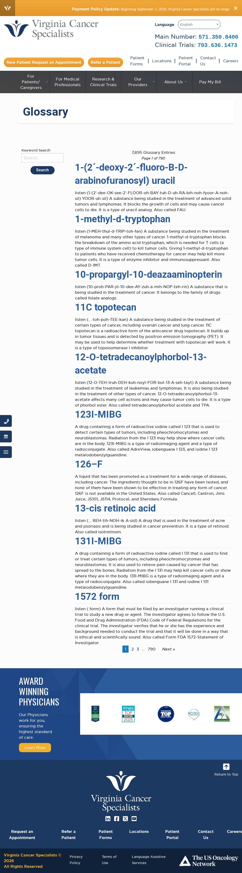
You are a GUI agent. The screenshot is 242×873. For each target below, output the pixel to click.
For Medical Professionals (68, 81)
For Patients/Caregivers (31, 82)
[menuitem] (32, 82)
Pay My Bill (210, 81)
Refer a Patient (105, 62)
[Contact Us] (6, 421)
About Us (173, 81)
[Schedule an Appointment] (6, 436)
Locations (162, 60)
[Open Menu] (6, 452)
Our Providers (137, 81)
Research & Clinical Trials (103, 81)
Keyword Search (36, 150)
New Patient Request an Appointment (44, 62)
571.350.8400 (218, 37)
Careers (230, 60)
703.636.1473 (217, 45)
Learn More (35, 747)
